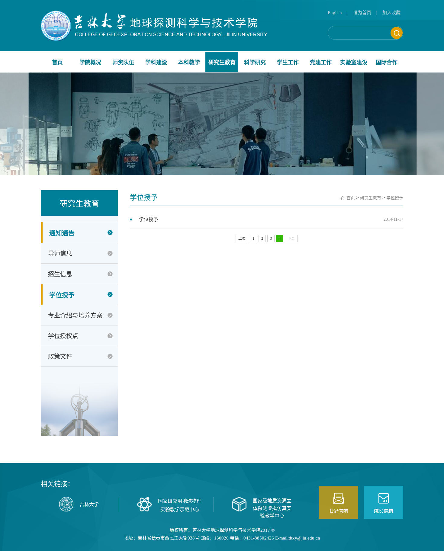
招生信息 (60, 274)
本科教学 (189, 62)
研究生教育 (222, 62)
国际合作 (386, 62)
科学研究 (255, 62)
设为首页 (362, 12)
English (335, 12)
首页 (57, 62)
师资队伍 (123, 62)
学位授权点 (63, 336)
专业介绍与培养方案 (75, 315)
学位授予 (62, 295)
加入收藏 (391, 12)
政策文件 (60, 356)
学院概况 (90, 62)
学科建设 (156, 62)
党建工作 (321, 62)
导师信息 (60, 253)
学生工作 (288, 62)
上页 (242, 238)
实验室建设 (353, 62)
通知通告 (62, 233)
